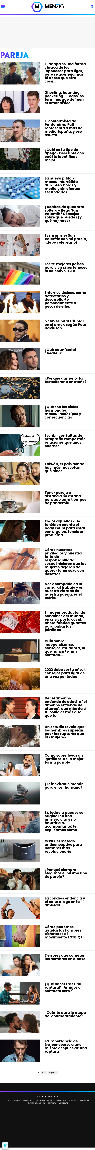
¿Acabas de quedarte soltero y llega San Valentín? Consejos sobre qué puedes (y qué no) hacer (64, 213)
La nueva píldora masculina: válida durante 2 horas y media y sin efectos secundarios (62, 185)
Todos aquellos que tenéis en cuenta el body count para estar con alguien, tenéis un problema (65, 528)
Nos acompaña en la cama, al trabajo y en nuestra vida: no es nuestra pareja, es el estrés (64, 591)
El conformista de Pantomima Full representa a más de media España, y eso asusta (64, 128)
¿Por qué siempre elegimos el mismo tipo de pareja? (66, 873)
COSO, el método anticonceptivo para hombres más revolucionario (63, 846)
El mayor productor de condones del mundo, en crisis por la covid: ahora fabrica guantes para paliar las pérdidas (65, 621)
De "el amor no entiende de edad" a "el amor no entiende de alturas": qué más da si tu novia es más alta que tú (66, 707)
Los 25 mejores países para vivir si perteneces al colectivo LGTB (66, 267)
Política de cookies (36, 1103)
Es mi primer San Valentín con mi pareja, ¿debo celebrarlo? (66, 239)
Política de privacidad (79, 1101)
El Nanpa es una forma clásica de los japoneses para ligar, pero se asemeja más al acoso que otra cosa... (65, 73)
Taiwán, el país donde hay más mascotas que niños (64, 467)
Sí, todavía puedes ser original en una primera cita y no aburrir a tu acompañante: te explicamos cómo (65, 821)
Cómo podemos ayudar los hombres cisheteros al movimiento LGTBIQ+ (64, 932)
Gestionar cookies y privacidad (51, 1101)
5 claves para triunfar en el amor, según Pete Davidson (65, 325)
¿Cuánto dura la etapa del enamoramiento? (65, 1014)
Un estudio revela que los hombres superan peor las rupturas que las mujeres (64, 732)
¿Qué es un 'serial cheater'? (60, 351)
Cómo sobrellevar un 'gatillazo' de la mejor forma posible (64, 759)
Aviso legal (28, 1101)
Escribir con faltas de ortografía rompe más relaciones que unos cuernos (65, 440)
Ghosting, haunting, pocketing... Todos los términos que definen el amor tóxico (64, 97)
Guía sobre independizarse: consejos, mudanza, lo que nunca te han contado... (65, 648)
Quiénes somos (13, 1101)
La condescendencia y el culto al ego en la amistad (65, 902)
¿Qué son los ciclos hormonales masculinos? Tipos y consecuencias (63, 412)
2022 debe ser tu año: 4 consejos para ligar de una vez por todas (65, 673)
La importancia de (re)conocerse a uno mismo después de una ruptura (66, 1046)
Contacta (52, 1103)
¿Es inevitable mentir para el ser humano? (64, 786)
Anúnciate (63, 1103)
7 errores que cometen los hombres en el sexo (65, 957)
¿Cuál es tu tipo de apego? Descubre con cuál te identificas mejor (64, 155)
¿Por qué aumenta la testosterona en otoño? (65, 380)
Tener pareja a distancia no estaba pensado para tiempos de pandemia (65, 497)
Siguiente (53, 1072)
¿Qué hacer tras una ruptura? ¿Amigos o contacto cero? (63, 987)
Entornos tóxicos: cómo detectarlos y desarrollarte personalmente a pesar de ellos (65, 299)
